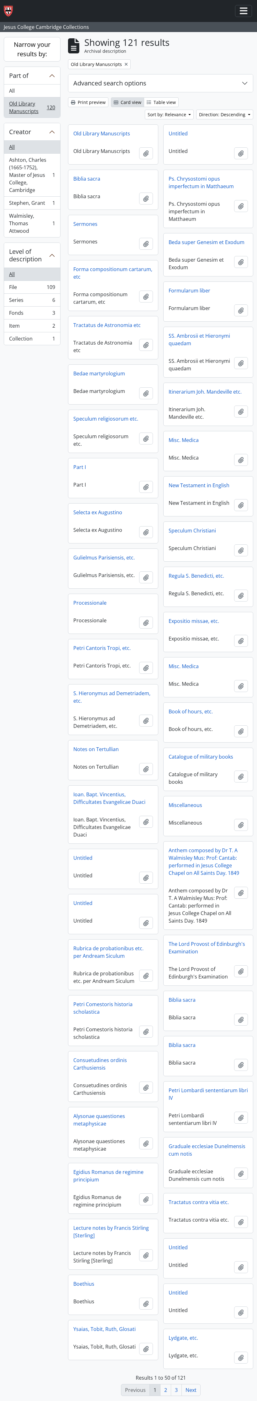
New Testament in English (199, 485)
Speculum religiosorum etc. (105, 418)
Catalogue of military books (201, 756)
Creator (20, 132)
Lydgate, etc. (183, 1337)
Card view (130, 102)
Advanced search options (109, 83)
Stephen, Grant (32, 204)
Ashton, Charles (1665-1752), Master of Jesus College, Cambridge (32, 175)
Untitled (178, 133)
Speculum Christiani (192, 530)
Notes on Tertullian (96, 749)
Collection (32, 340)
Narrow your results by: (32, 49)
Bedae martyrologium (99, 373)
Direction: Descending (223, 114)
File (32, 289)
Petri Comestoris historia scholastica (103, 1008)
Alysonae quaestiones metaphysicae (99, 1120)
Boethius (83, 1283)
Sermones (85, 224)
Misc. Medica (184, 440)
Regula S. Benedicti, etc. (196, 575)
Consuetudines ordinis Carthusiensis (100, 1064)
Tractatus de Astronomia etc (107, 325)
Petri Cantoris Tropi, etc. (102, 648)
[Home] (11, 11)
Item (32, 327)
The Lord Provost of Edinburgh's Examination (207, 947)
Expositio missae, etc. (194, 621)
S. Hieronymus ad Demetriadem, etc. (111, 697)
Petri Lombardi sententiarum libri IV (208, 1094)
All (12, 90)
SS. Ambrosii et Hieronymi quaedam (199, 339)
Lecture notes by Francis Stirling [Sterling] (111, 1231)
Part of (19, 75)
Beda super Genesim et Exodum (206, 242)
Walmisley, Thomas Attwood (32, 223)
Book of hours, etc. (191, 711)
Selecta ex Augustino (97, 512)
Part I (79, 467)
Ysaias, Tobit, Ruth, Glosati (104, 1329)
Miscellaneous (185, 805)
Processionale (90, 602)
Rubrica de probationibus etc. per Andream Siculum (108, 952)
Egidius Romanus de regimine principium (108, 1176)
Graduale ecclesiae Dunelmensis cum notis (207, 1150)
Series (32, 302)
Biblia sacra (86, 178)
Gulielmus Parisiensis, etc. (104, 557)
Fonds (32, 314)
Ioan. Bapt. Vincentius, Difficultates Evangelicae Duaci (109, 798)
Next (191, 1390)
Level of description (25, 255)
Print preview (91, 102)
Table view (164, 102)
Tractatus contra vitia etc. (199, 1202)
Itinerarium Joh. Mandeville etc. (205, 391)
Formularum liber (189, 290)
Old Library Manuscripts (32, 107)
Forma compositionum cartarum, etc (112, 273)
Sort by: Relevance (167, 114)
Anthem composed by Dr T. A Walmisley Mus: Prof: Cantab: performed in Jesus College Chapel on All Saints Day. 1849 (204, 861)
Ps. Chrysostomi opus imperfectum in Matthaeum (201, 182)
